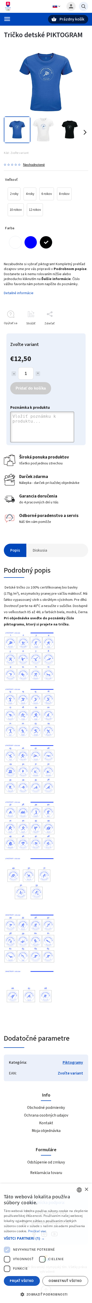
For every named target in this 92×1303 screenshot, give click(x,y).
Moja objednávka (46, 1130)
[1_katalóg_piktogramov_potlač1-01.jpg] (29, 681)
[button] (46, 1238)
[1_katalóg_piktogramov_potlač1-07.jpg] (29, 1019)
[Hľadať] (83, 6)
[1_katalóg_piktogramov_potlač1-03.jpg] (29, 794)
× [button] (86, 1189)
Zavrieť (71, 332)
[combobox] (79, 1189)
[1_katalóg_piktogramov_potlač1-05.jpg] (29, 907)
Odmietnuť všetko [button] (65, 1281)
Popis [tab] (15, 550)
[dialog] (46, 1243)
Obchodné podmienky (46, 1107)
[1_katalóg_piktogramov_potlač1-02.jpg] (29, 737)
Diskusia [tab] (40, 550)
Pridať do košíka (31, 388)
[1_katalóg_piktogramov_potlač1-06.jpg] (29, 963)
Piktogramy (73, 1062)
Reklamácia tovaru (46, 1173)
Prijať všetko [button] (22, 1281)
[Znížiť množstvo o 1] (14, 373)
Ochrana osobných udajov (46, 1115)
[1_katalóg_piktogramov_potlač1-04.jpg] (29, 850)
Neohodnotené (34, 165)
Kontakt (46, 1123)
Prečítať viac (37, 1231)
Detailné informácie (18, 293)
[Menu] (7, 19)
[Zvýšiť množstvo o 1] (38, 373)
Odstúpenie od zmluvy (46, 1162)
